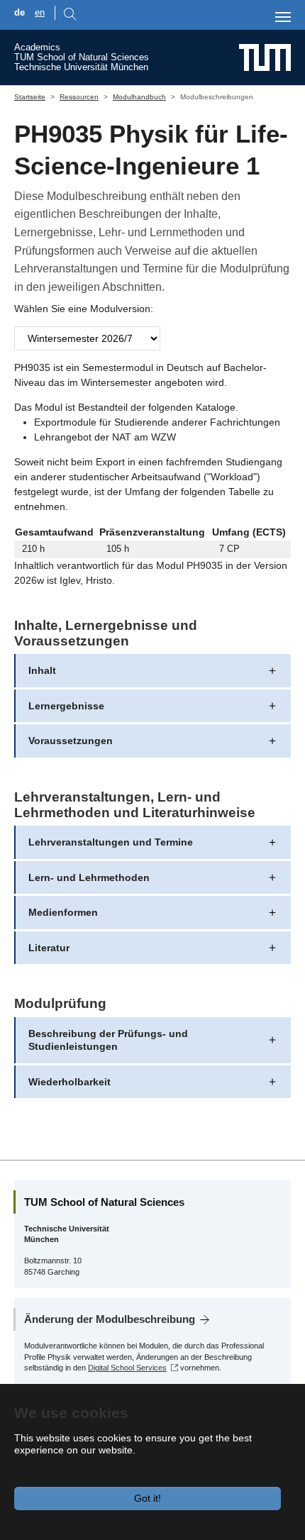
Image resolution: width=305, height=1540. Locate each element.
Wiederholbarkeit (69, 1081)
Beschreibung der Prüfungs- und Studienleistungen (108, 1040)
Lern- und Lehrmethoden (89, 877)
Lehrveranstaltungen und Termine (110, 842)
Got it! (147, 1498)
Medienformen (63, 912)
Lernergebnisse (66, 705)
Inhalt (42, 670)
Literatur (49, 947)
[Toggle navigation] (283, 17)
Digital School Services (127, 1367)
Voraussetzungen (70, 740)
